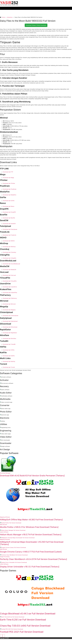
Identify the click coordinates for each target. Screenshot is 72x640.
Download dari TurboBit (9, 344)
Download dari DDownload (10, 327)
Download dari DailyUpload (10, 321)
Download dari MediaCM (9, 269)
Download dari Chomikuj (9, 252)
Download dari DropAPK (9, 212)
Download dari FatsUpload (10, 229)
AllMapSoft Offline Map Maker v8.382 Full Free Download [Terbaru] (31, 519)
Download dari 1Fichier (9, 183)
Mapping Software (5, 517)
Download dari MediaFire (9, 195)
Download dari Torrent (9, 367)
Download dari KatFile (9, 355)
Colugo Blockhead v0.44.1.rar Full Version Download (27, 613)
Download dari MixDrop (9, 246)
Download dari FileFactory (10, 298)
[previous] (1, 635)
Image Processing (4, 556)
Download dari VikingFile (9, 258)
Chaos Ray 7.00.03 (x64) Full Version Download (25, 625)
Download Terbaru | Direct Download (36, 25)
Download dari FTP (8, 172)
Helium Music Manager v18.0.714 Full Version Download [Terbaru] (30, 534)
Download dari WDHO (9, 241)
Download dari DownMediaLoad (11, 263)
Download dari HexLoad (9, 275)
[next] (3, 635)
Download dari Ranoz (8, 206)
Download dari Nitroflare (9, 338)
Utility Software (4, 564)
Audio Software (4, 532)
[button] (36, 8)
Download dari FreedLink (9, 235)
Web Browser (3, 524)
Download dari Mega (8, 177)
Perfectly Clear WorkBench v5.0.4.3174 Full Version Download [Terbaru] (33, 559)
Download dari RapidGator (10, 332)
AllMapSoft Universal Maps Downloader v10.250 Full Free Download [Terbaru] (31, 543)
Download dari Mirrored (9, 304)
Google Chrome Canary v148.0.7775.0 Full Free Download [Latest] (31, 552)
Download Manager (5, 473)
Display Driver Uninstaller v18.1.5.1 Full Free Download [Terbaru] (29, 566)
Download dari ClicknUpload (10, 315)
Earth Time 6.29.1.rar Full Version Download (23, 619)
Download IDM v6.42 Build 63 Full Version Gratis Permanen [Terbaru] (32, 475)
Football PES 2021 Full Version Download (21, 631)
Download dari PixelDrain (9, 189)
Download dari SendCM (9, 223)
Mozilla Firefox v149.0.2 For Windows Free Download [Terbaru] (29, 527)
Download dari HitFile (8, 350)
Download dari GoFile (8, 200)
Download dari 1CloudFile (9, 281)
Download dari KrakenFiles (10, 292)
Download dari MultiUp (9, 361)
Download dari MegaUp (9, 309)
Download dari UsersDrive (10, 287)
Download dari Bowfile (9, 218)
